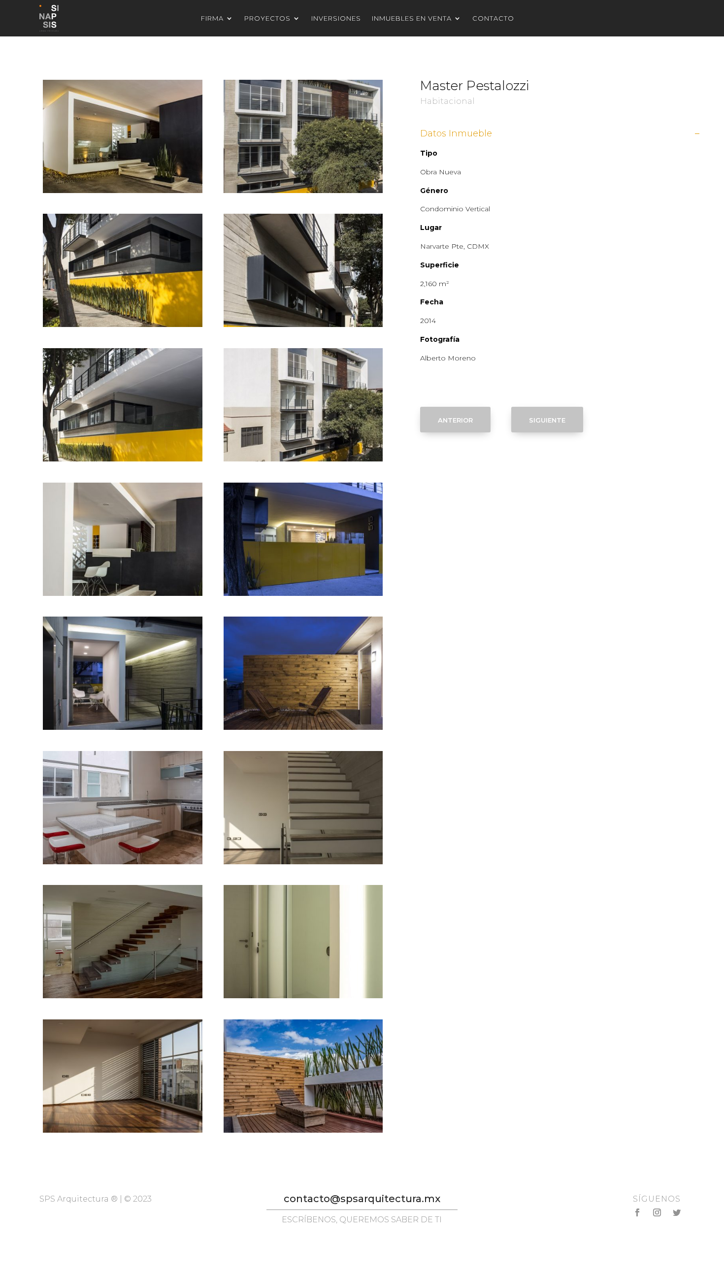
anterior (455, 419)
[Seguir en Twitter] (677, 1212)
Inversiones (336, 18)
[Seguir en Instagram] (657, 1212)
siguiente (547, 419)
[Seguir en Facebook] (637, 1212)
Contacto (493, 18)
